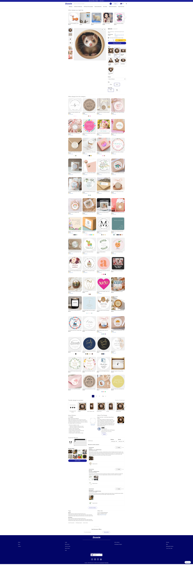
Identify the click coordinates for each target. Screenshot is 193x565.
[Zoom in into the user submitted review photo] (70, 452)
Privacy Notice (106, 562)
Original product (94, 463)
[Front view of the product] (90, 44)
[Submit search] (111, 4)
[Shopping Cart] (126, 4)
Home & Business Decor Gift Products (119, 35)
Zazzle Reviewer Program (93, 450)
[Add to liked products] (105, 29)
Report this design (103, 514)
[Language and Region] (121, 4)
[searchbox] (92, 4)
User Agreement (102, 562)
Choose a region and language (95, 553)
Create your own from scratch (93, 425)
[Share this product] (102, 29)
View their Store (103, 432)
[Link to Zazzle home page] (69, 3)
